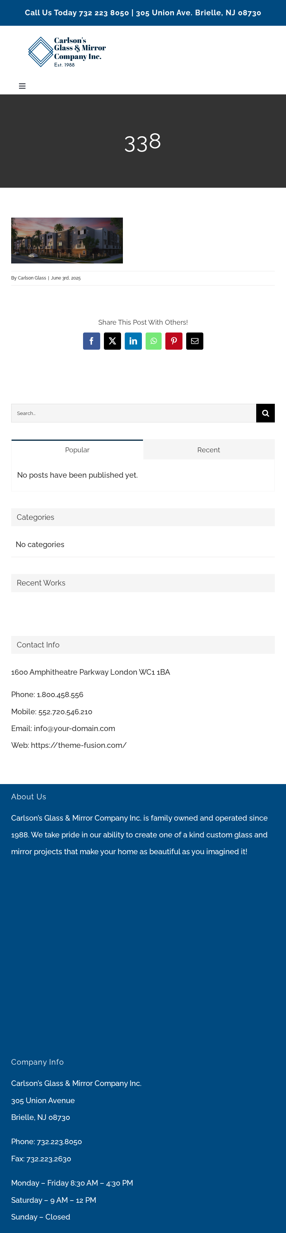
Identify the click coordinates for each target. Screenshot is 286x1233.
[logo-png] (67, 29)
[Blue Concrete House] (20, 612)
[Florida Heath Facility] (11, 612)
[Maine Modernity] (14, 612)
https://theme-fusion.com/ (79, 745)
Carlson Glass (32, 278)
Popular (77, 450)
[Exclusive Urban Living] (17, 612)
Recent (208, 450)
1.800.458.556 (60, 694)
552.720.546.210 (65, 711)
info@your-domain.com (74, 728)
